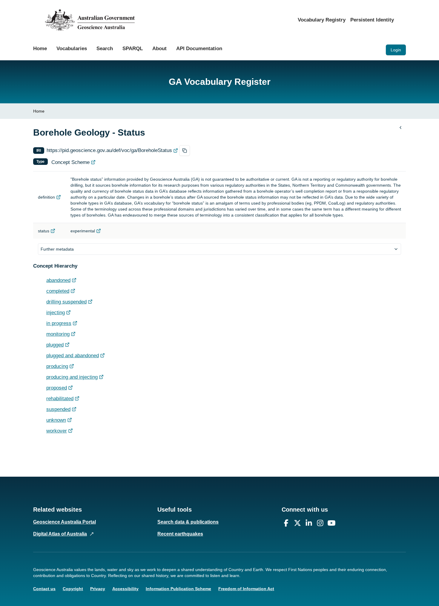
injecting (55, 312)
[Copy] (184, 150)
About (159, 48)
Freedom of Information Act (246, 588)
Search (104, 48)
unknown (56, 420)
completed (57, 291)
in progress (58, 323)
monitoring (58, 334)
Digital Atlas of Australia (60, 533)
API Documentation (199, 48)
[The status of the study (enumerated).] (52, 230)
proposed (56, 388)
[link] (38, 111)
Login (396, 49)
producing (57, 366)
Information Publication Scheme (178, 588)
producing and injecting (72, 377)
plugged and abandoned (72, 355)
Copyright (73, 588)
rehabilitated (59, 398)
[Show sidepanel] (400, 127)
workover (56, 431)
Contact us (44, 588)
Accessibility (125, 588)
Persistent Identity (372, 20)
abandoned (58, 280)
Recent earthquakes (180, 533)
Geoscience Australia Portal (64, 521)
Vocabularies (71, 48)
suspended (58, 409)
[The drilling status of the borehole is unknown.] (69, 420)
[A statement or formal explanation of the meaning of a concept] (58, 197)
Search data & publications (188, 521)
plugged (55, 345)
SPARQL (132, 48)
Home (40, 48)
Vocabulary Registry (322, 20)
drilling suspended (66, 302)
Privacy (97, 588)
